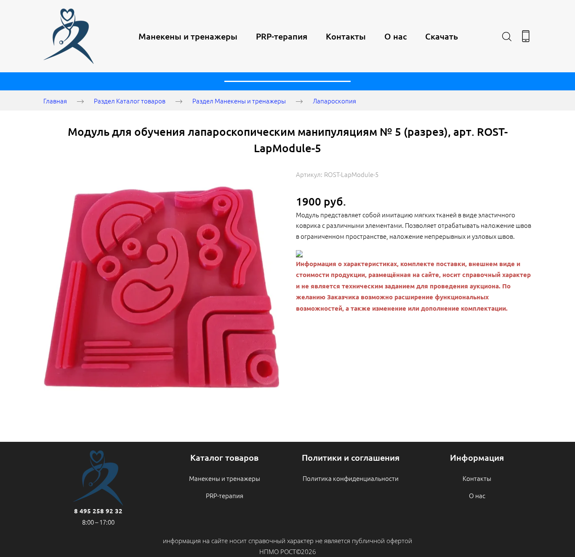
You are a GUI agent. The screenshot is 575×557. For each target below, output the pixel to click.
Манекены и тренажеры (187, 36)
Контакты (346, 36)
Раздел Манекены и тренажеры (239, 100)
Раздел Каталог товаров (129, 100)
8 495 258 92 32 (98, 511)
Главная (55, 100)
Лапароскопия (334, 100)
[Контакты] (526, 36)
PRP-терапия (281, 36)
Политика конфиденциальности (351, 478)
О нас (395, 36)
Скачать (441, 36)
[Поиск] (506, 36)
